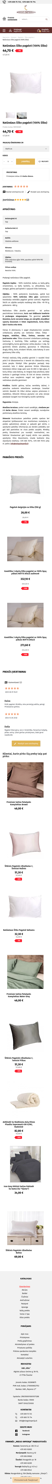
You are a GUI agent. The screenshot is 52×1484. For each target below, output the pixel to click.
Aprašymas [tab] (9, 209)
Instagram (26, 1434)
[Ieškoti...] (46, 19)
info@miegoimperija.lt (19, 444)
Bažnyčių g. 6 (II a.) (26, 1467)
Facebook (26, 1431)
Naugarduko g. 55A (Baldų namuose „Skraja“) (26, 1473)
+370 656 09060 (26, 1456)
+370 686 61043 (26, 1470)
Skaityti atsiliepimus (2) (15, 192)
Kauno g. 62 (26, 1453)
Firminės (12, 19)
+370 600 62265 (26, 1463)
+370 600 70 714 (28, 2)
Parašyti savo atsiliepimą (39, 192)
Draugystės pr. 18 (26, 1460)
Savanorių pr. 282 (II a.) (26, 1446)
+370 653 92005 (26, 1449)
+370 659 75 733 (14, 2)
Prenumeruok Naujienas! (26, 1480)
